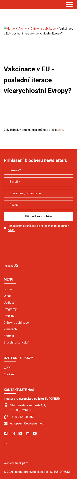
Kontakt (9, 336)
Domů (8, 289)
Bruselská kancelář (16, 342)
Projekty (9, 316)
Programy (10, 309)
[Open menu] (69, 4)
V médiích (10, 329)
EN (5, 443)
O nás (7, 296)
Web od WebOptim (16, 463)
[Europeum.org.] (9, 28)
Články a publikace (16, 322)
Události (9, 302)
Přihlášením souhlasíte (38, 228)
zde (60, 130)
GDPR (8, 368)
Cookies (9, 374)
